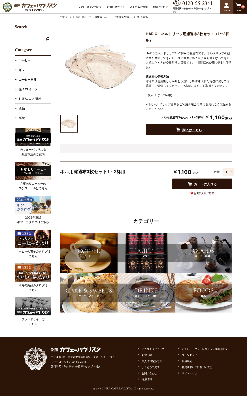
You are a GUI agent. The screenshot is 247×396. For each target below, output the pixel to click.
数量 (217, 172)
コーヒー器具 (27, 79)
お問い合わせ (160, 6)
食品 (22, 108)
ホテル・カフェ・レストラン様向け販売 (204, 349)
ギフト (23, 70)
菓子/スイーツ (28, 89)
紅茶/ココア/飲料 (30, 98)
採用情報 (147, 379)
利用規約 (187, 361)
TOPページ (65, 17)
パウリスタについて (90, 6)
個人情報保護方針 (152, 361)
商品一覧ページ (83, 17)
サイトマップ (189, 373)
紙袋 (22, 118)
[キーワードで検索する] (47, 39)
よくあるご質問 (139, 6)
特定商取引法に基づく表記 (197, 367)
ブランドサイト (191, 355)
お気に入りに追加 (204, 193)
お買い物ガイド (116, 6)
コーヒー (25, 60)
